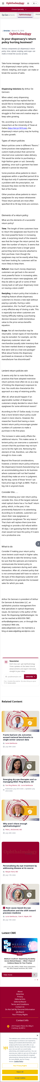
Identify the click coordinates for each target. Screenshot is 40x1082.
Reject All (20, 1072)
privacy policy (12, 683)
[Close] (37, 1035)
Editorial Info (20, 999)
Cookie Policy (18, 1061)
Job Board (20, 1012)
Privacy (20, 996)
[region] (20, 1057)
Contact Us (20, 1007)
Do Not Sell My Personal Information (20, 1009)
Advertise (20, 994)
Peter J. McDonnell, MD (13, 830)
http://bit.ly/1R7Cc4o (17, 128)
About (20, 991)
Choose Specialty (18, 9)
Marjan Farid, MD (11, 872)
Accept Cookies (20, 1078)
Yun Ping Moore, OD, (12, 785)
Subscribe (29, 677)
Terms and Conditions (20, 1004)
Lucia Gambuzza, (11, 916)
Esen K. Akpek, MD (25, 916)
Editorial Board (20, 1002)
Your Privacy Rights (20, 1014)
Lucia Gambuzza (11, 743)
